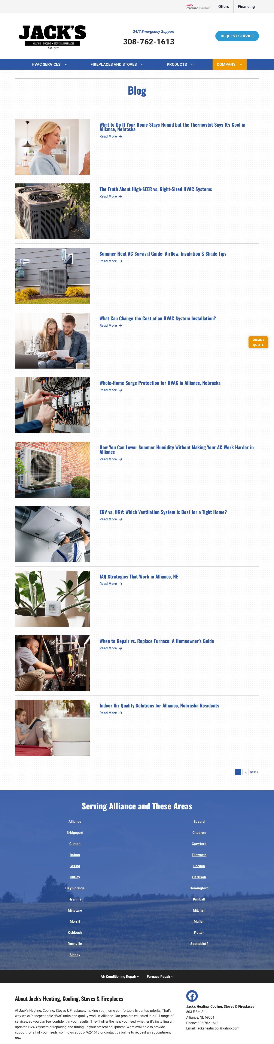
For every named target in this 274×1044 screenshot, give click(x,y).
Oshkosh (75, 933)
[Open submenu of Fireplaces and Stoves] (144, 64)
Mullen (199, 922)
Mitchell (199, 910)
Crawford (199, 844)
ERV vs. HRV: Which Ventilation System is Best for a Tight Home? (163, 511)
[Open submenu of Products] (194, 64)
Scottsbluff (199, 944)
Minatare (75, 910)
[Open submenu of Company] (243, 64)
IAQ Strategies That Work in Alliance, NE (139, 576)
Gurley (75, 877)
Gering (75, 866)
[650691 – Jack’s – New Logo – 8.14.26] (52, 19)
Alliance (74, 822)
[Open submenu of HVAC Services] (68, 64)
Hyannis (74, 899)
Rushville (75, 944)
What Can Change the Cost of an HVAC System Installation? (158, 318)
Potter (199, 933)
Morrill (75, 922)
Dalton (75, 855)
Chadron (199, 833)
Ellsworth (199, 855)
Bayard (199, 822)
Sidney (75, 955)
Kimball (199, 899)
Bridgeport (75, 833)
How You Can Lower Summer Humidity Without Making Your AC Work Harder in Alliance (177, 449)
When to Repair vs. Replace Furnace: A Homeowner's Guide (157, 640)
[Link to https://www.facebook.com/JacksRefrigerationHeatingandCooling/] (192, 996)
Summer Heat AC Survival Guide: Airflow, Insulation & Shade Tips (163, 253)
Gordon (199, 866)
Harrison (199, 877)
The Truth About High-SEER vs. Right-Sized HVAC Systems (156, 188)
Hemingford (199, 888)
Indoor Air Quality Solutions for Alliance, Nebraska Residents (159, 705)
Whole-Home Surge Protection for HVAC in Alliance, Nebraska (160, 382)
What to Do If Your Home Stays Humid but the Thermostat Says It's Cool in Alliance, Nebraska (172, 126)
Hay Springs (75, 888)
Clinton (74, 844)
